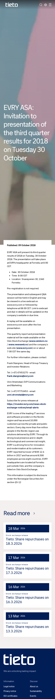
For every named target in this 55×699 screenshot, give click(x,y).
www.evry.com (24, 348)
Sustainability (36, 691)
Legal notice (9, 686)
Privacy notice (10, 691)
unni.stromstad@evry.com (20, 394)
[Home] (12, 4)
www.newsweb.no (18, 344)
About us (34, 686)
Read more (17, 513)
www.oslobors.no (38, 340)
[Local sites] (45, 4)
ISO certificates (10, 696)
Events (33, 696)
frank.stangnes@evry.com (20, 376)
